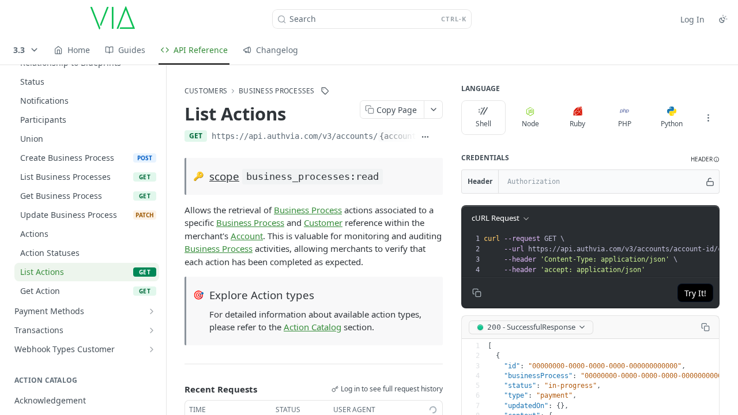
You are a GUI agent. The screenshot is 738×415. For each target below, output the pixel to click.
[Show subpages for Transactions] (151, 330)
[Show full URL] (425, 137)
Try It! (695, 293)
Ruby (577, 124)
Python (672, 124)
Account (247, 236)
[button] (705, 159)
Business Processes (276, 91)
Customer (323, 222)
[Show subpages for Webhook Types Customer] (151, 349)
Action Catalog (312, 327)
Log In (692, 19)
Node (530, 124)
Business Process (308, 210)
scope (224, 176)
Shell (483, 124)
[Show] (710, 181)
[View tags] (325, 91)
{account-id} (407, 136)
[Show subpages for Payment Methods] (151, 311)
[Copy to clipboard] (438, 137)
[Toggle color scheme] (723, 19)
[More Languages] (708, 117)
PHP (624, 124)
